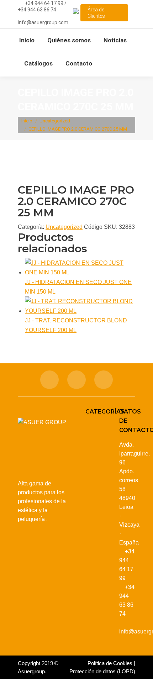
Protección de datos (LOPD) (102, 671)
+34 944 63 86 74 (37, 9)
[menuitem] (27, 40)
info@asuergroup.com (43, 22)
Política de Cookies (110, 663)
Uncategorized (64, 227)
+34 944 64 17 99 (44, 3)
